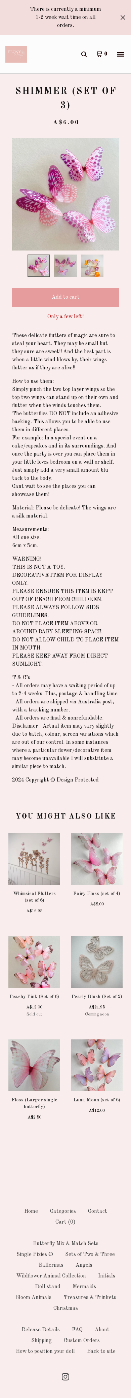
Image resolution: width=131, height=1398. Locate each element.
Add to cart (66, 297)
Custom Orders (82, 1340)
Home (31, 1211)
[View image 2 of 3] (65, 266)
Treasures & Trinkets (89, 1297)
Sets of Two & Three (90, 1254)
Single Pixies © (34, 1254)
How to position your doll (45, 1351)
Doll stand (47, 1287)
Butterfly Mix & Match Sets (65, 1243)
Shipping (41, 1340)
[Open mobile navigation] (121, 54)
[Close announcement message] (123, 17)
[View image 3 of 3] (92, 266)
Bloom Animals (33, 1297)
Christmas (65, 1308)
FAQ (77, 1330)
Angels (84, 1265)
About (102, 1330)
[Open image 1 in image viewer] (65, 194)
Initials (106, 1276)
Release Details (40, 1330)
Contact (97, 1211)
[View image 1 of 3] (39, 266)
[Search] (84, 54)
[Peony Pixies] (16, 54)
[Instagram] (65, 1377)
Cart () (65, 1222)
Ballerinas (51, 1265)
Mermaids (84, 1287)
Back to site (101, 1351)
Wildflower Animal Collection (51, 1276)
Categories (63, 1211)
